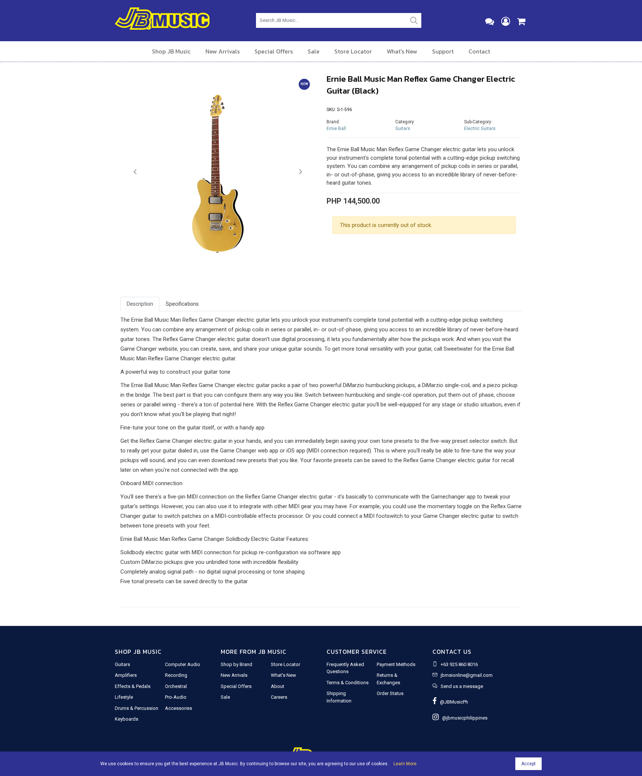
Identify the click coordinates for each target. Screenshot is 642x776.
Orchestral (176, 686)
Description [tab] (140, 304)
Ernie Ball (336, 128)
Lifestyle (124, 697)
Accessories (178, 708)
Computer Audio (182, 664)
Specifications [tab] (182, 304)
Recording (176, 675)
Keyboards (126, 719)
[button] (135, 172)
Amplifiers (126, 675)
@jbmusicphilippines (463, 718)
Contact (479, 51)
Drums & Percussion (136, 708)
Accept (528, 763)
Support (443, 51)
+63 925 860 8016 (459, 664)
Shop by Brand (236, 664)
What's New (402, 51)
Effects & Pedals (132, 686)
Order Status (390, 693)
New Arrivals (222, 51)
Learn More (404, 763)
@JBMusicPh (452, 702)
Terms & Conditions (348, 682)
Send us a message (462, 686)
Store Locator (353, 51)
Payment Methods (396, 664)
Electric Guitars (480, 128)
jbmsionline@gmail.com (467, 675)
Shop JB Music (171, 51)
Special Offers (273, 51)
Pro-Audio (176, 697)
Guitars (402, 128)
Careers (279, 697)
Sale (314, 51)
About (277, 686)
